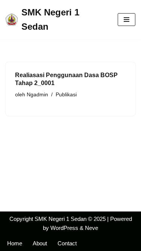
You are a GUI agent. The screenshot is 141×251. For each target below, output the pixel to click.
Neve (91, 228)
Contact (67, 243)
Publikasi (66, 94)
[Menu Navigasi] (126, 19)
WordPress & (67, 228)
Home (14, 243)
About (40, 243)
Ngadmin (37, 94)
